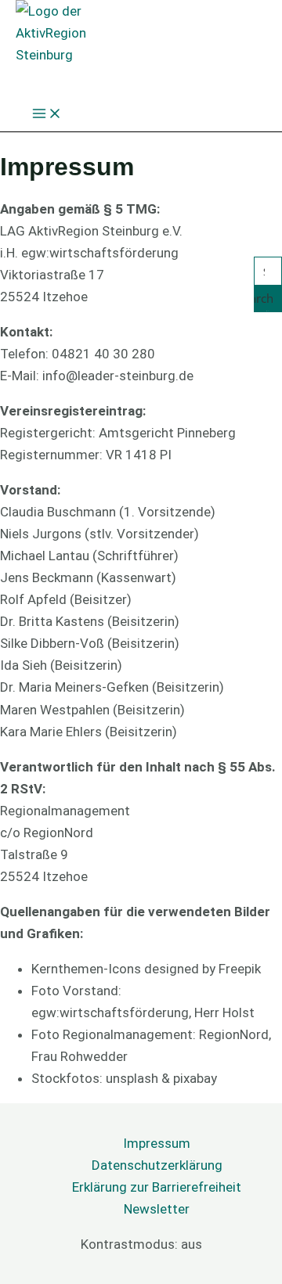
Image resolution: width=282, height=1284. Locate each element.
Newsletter (157, 1209)
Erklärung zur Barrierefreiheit (156, 1187)
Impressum (156, 1143)
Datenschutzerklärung (157, 1165)
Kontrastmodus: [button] (141, 1244)
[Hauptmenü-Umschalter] (47, 114)
